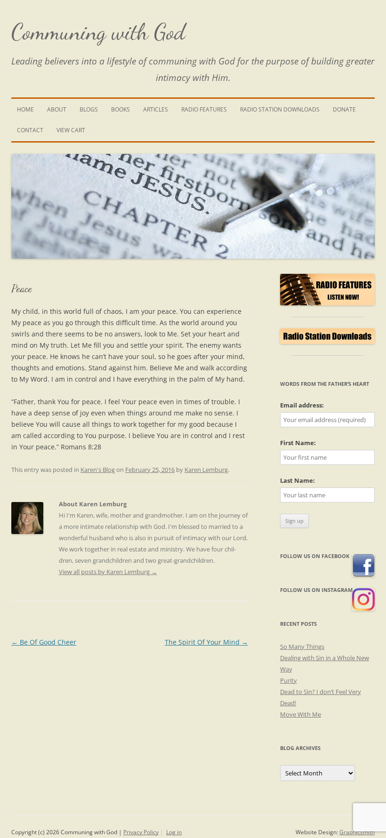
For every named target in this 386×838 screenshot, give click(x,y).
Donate (344, 109)
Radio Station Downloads (280, 109)
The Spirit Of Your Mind (206, 642)
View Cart (70, 130)
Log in (174, 832)
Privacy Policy (141, 832)
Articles (155, 109)
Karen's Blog (97, 469)
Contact (30, 130)
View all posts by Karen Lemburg (108, 571)
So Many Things (302, 646)
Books (120, 109)
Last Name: (297, 480)
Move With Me (300, 714)
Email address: (302, 405)
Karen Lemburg (206, 469)
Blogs (89, 109)
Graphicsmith (357, 832)
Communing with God (98, 31)
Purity (288, 680)
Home (25, 109)
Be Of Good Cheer (43, 642)
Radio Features (204, 109)
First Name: (298, 443)
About (56, 109)
